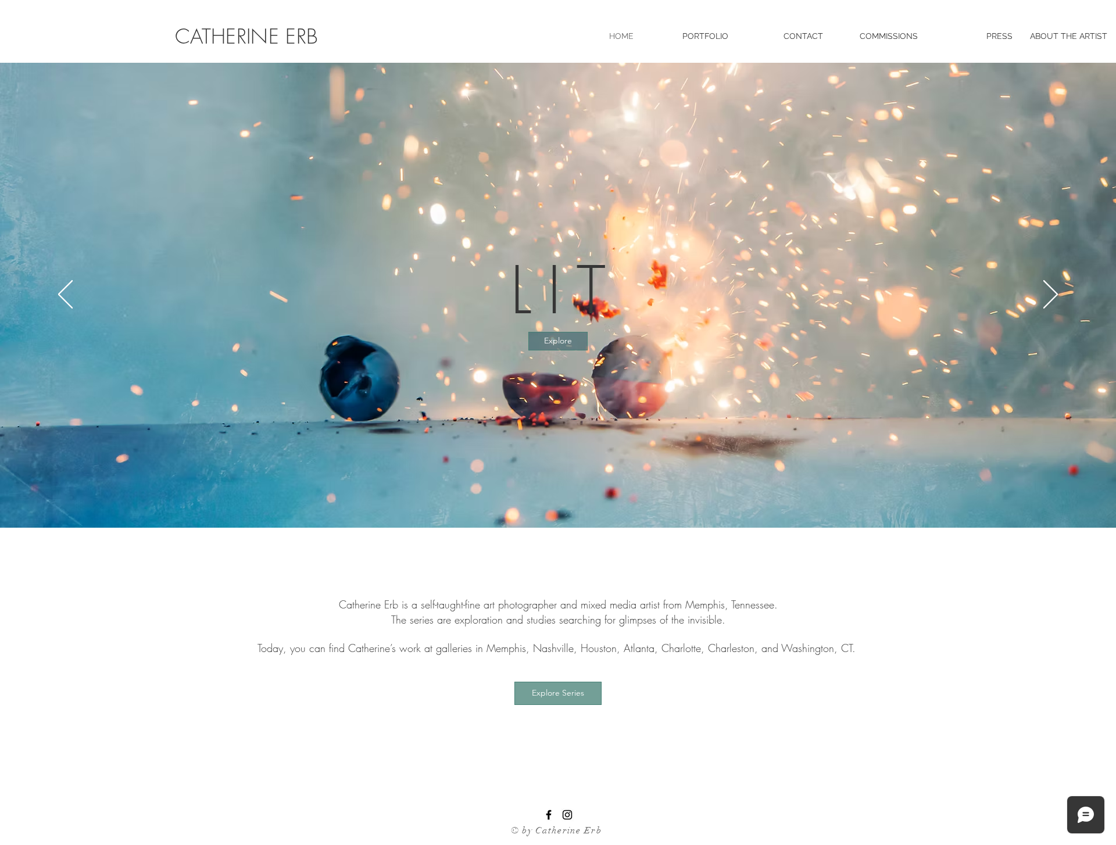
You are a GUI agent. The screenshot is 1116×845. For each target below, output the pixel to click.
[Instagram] (567, 814)
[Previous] (65, 295)
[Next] (1050, 295)
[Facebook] (548, 814)
